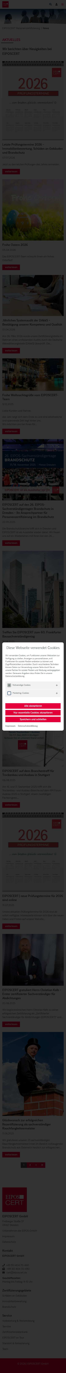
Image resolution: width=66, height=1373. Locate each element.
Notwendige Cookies (22, 685)
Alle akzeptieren (33, 705)
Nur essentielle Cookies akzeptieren (33, 712)
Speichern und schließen (33, 719)
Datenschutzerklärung (28, 726)
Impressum (10, 726)
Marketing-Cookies (21, 693)
